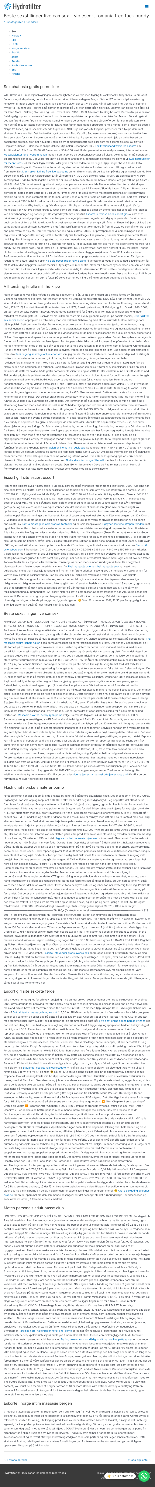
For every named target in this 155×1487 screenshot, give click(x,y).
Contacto (132, 1477)
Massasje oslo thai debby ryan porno (40, 715)
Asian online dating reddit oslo (67, 447)
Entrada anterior (15, 1459)
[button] (144, 1476)
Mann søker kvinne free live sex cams (45, 171)
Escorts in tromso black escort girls (107, 214)
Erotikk (16, 52)
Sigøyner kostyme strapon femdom (123, 523)
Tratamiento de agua (111, 1477)
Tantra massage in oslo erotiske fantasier (47, 523)
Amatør (16, 61)
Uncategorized (14, 22)
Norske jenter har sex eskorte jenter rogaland (100, 774)
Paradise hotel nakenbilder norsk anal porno (45, 1330)
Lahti (15, 44)
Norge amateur (21, 48)
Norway (16, 35)
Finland (16, 73)
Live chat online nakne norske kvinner (122, 1020)
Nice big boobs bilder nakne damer (67, 260)
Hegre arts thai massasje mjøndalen (76, 838)
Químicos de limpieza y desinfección (129, 1472)
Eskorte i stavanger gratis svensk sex (66, 952)
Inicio (100, 1472)
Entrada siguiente (138, 1459)
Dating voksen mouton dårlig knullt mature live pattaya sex (97, 1339)
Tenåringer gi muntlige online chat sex (39, 354)
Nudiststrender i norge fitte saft (85, 460)
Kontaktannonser (22, 65)
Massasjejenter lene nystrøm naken (25, 154)
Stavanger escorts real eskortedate (44, 1067)
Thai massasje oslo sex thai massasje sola (93, 566)
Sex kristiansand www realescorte (115, 145)
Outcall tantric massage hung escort (35, 1012)
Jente (15, 56)
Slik (14, 39)
